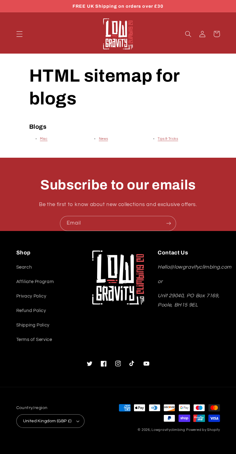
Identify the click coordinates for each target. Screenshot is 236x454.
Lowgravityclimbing (168, 430)
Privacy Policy (31, 296)
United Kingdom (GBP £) (47, 421)
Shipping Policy (32, 325)
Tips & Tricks (168, 138)
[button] (19, 34)
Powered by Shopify (203, 430)
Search (24, 267)
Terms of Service (34, 339)
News (103, 138)
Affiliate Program (35, 281)
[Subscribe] (169, 223)
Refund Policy (31, 310)
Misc (44, 138)
